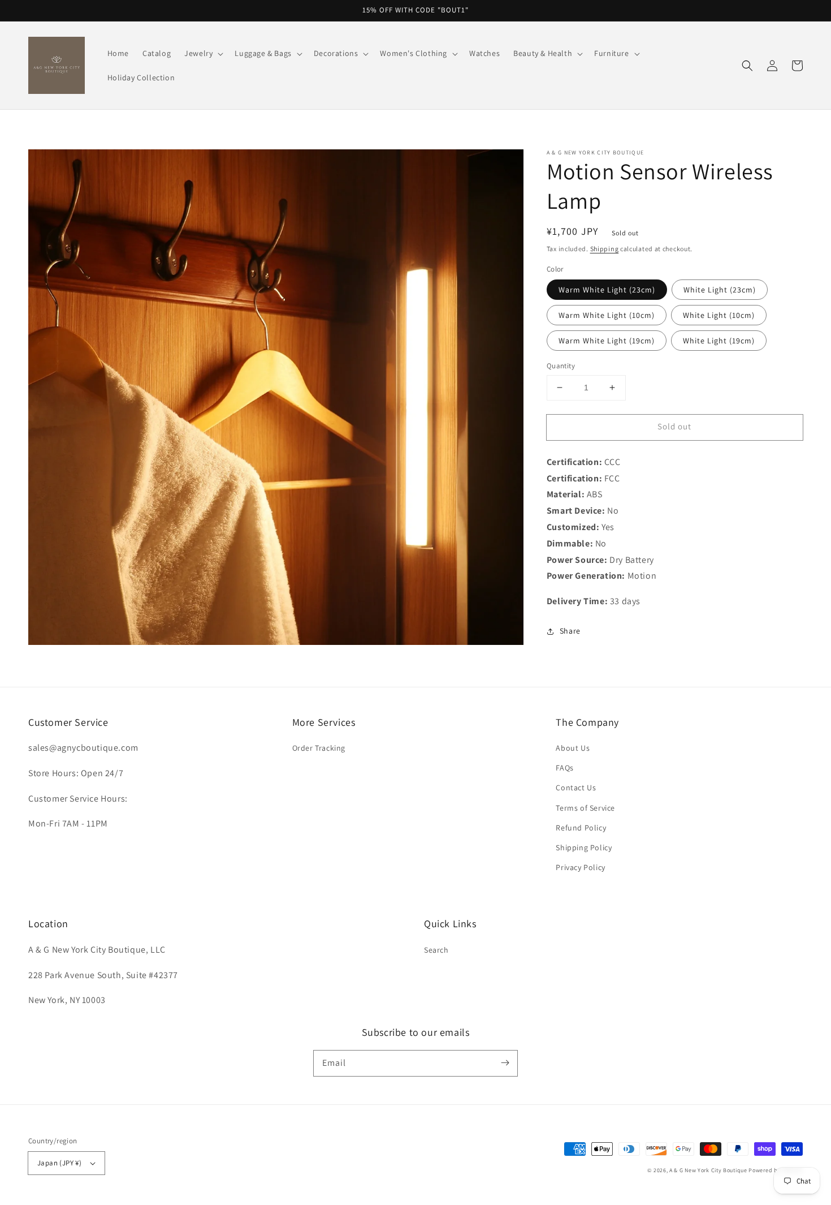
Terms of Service (585, 808)
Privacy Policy (580, 867)
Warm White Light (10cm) (607, 315)
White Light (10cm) (719, 315)
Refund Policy (581, 828)
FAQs (564, 768)
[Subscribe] (504, 1063)
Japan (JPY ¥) (59, 1163)
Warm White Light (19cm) (607, 340)
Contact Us (576, 787)
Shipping (604, 248)
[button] (747, 65)
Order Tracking (318, 748)
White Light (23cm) (719, 290)
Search (436, 950)
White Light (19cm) (719, 340)
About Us (573, 748)
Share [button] (570, 631)
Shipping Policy (584, 847)
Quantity (561, 366)
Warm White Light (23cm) (607, 290)
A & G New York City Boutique (708, 1170)
